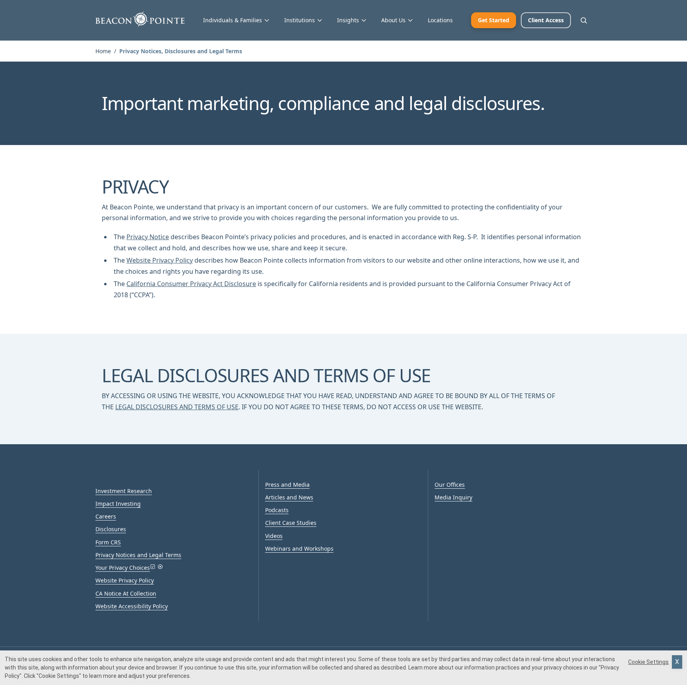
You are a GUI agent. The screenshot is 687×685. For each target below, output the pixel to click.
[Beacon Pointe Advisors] (139, 19)
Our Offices (450, 484)
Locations (440, 20)
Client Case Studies (290, 522)
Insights (348, 20)
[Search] (584, 20)
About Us (393, 20)
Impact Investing (118, 503)
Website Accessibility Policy (131, 606)
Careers (105, 516)
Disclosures (110, 529)
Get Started (493, 20)
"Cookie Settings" (59, 676)
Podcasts (277, 510)
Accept (677, 662)
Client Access (546, 20)
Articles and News (289, 497)
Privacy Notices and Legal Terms (138, 555)
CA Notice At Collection (125, 593)
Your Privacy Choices (122, 567)
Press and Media (287, 484)
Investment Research (123, 491)
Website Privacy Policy (159, 260)
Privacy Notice (147, 236)
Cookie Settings (648, 662)
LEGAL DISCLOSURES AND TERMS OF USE (177, 406)
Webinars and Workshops (299, 548)
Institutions (299, 20)
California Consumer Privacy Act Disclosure (191, 283)
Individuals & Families (232, 20)
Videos (274, 536)
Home (103, 51)
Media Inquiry (453, 497)
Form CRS (108, 542)
